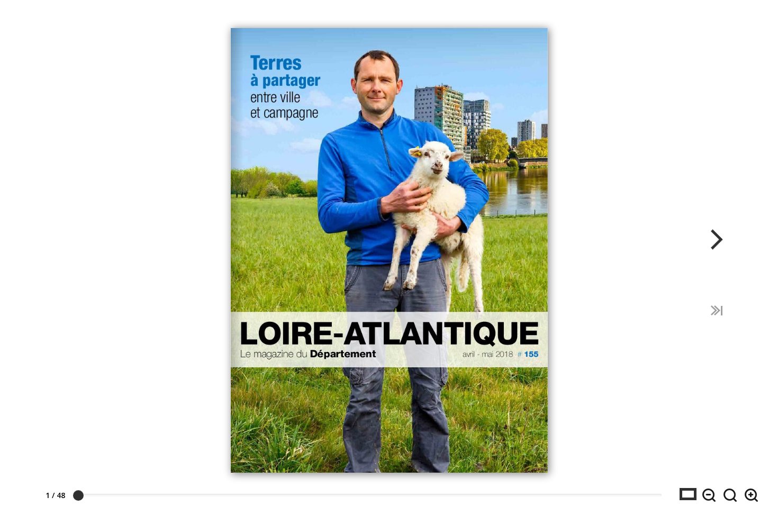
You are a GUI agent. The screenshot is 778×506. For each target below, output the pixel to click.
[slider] (78, 495)
